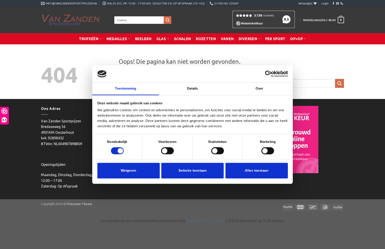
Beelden (143, 39)
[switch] (167, 150)
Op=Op (296, 39)
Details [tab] (192, 89)
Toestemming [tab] (125, 89)
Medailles (116, 39)
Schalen (182, 39)
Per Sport (275, 39)
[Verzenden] (167, 20)
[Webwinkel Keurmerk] (295, 139)
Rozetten (206, 39)
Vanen (227, 39)
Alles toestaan (256, 171)
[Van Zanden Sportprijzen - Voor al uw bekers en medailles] (74, 20)
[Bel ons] (341, 3)
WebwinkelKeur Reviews (205, 221)
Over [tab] (259, 89)
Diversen (248, 39)
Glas (161, 39)
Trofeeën (88, 39)
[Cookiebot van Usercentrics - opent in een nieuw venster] (268, 73)
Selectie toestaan (192, 171)
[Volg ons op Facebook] (333, 3)
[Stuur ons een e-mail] (337, 3)
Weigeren (128, 171)
